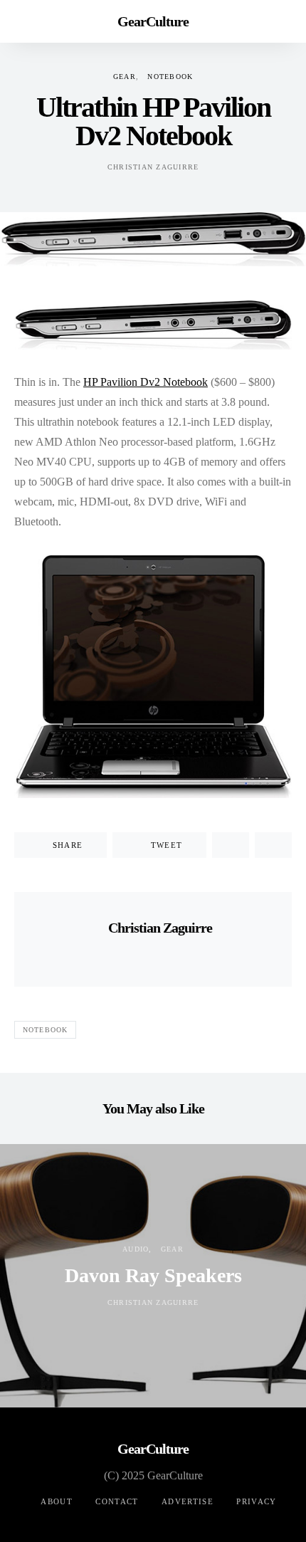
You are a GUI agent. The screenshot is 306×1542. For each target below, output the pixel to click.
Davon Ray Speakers (153, 1275)
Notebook (170, 76)
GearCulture (153, 21)
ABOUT (57, 1501)
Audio (135, 1249)
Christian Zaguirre (153, 167)
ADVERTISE (187, 1501)
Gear (124, 76)
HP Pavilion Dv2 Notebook (145, 382)
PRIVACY (256, 1501)
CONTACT (117, 1501)
